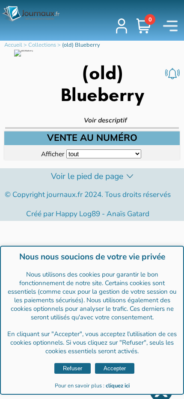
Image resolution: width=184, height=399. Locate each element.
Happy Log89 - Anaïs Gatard (102, 214)
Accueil (13, 45)
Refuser (72, 368)
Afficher (52, 154)
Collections (42, 45)
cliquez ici (118, 386)
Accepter (115, 368)
